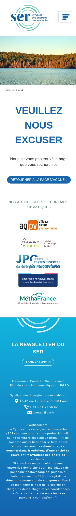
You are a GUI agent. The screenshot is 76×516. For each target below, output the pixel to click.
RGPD (64, 385)
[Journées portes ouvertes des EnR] (38, 261)
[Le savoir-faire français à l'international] (38, 280)
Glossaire (19, 381)
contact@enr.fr (44, 412)
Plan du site (18, 385)
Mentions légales (43, 385)
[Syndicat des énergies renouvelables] (29, 17)
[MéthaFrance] (38, 298)
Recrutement (54, 381)
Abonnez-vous (38, 362)
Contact (35, 381)
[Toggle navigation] (66, 17)
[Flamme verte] (38, 243)
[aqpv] (38, 225)
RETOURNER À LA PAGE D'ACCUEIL (39, 179)
